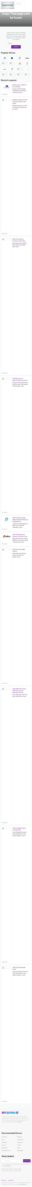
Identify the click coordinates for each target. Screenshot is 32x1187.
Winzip (19, 1145)
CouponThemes (22, 1184)
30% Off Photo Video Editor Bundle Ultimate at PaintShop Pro (20, 519)
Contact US (11, 1180)
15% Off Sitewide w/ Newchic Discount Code (19, 535)
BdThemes (4, 1148)
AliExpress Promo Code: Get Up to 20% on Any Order (19, 101)
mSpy (18, 1148)
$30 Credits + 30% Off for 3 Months (19, 86)
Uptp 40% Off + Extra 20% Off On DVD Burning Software (19, 690)
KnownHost (20, 1139)
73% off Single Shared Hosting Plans (19, 829)
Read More (19, 1122)
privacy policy (7, 1166)
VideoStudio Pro (6, 1150)
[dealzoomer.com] (7, 5)
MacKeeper (20, 1150)
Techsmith (4, 1137)
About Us (3, 1180)
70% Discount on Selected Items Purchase (19, 379)
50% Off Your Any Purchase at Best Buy (18, 240)
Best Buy (19, 1137)
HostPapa (4, 1142)
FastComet (20, 1142)
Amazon (4, 1145)
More (20, 92)
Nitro (3, 1139)
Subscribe (27, 1160)
